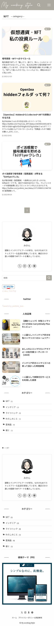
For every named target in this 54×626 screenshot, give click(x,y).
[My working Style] (17, 5)
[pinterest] (34, 266)
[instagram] (24, 266)
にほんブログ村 (9, 291)
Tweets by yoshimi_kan (12, 306)
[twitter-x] (20, 266)
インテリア (12, 407)
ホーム (14, 617)
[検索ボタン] (39, 5)
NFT (9, 401)
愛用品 (10, 424)
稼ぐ (9, 430)
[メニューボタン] (49, 5)
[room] (29, 266)
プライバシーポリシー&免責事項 (30, 617)
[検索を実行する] (49, 277)
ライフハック (13, 412)
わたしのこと (13, 418)
